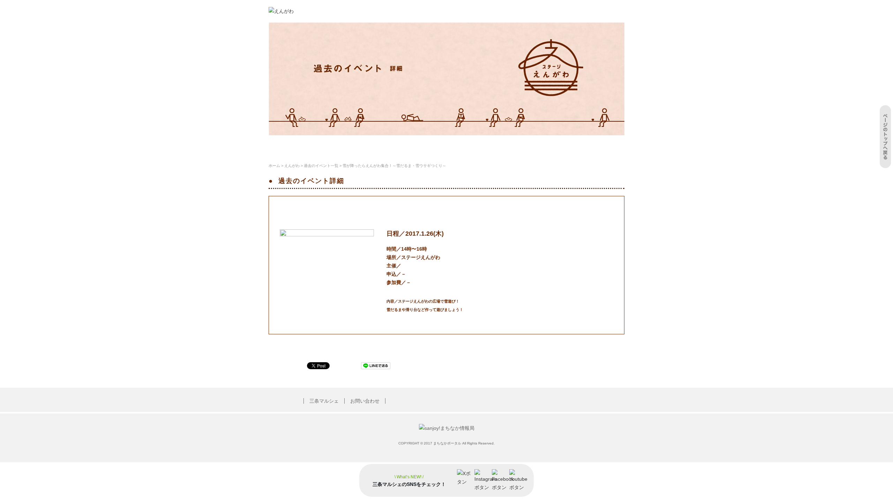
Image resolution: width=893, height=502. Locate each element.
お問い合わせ (365, 401)
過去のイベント (483, 145)
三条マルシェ (324, 401)
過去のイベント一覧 (321, 165)
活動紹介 (440, 145)
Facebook (602, 145)
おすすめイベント (395, 145)
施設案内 (350, 145)
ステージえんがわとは (300, 145)
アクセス (525, 145)
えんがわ (292, 165)
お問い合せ (563, 145)
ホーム (274, 165)
